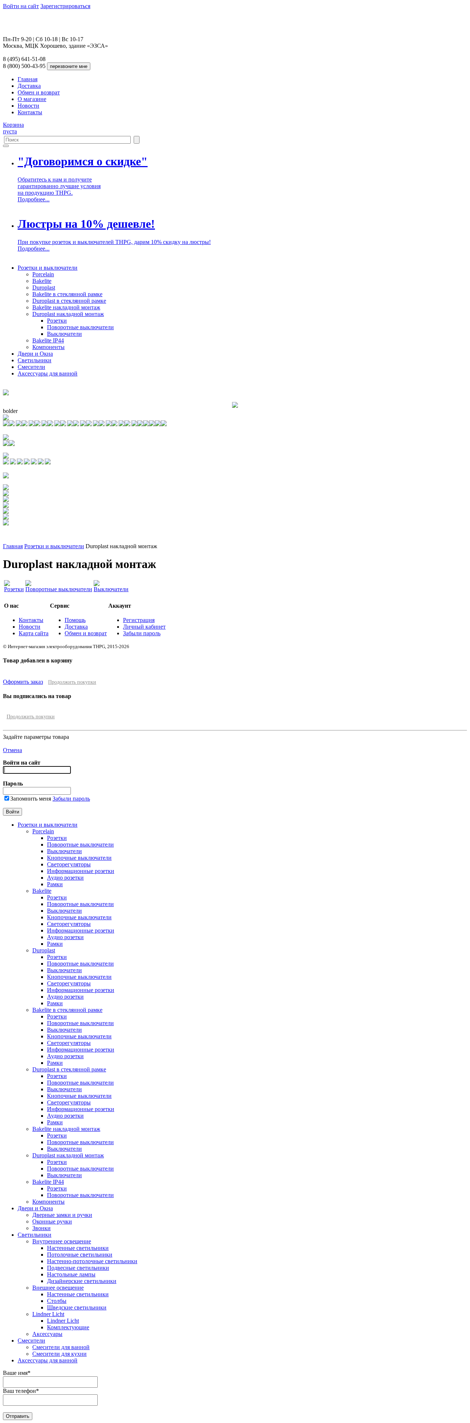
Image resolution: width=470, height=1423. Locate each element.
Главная (27, 79)
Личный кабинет (144, 627)
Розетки (57, 320)
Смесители (31, 367)
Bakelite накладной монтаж (66, 307)
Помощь (75, 620)
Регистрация (139, 620)
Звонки (41, 1228)
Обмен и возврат (39, 92)
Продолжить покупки (72, 682)
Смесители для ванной (61, 1347)
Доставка (29, 86)
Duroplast (43, 287)
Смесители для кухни (59, 1354)
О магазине (32, 99)
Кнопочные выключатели (79, 858)
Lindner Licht (48, 1314)
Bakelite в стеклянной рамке (67, 294)
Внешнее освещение (58, 1287)
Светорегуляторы (69, 864)
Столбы (56, 1301)
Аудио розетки (65, 877)
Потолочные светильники (79, 1254)
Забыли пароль (141, 633)
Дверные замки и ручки (62, 1215)
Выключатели (64, 334)
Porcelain (43, 274)
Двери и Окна (35, 354)
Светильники (34, 360)
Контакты (30, 112)
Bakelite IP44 (48, 340)
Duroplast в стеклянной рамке (69, 301)
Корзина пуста (13, 128)
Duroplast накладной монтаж (68, 314)
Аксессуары (47, 1334)
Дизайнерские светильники (81, 1281)
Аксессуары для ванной (47, 373)
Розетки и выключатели (47, 268)
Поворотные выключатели (80, 327)
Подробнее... (34, 199)
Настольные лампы (71, 1274)
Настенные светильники (78, 1248)
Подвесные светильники (78, 1268)
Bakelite (41, 281)
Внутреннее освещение (61, 1241)
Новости (28, 106)
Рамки (55, 884)
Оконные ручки (52, 1221)
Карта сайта (33, 633)
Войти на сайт (21, 6)
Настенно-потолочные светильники (92, 1261)
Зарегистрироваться (65, 6)
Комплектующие (68, 1327)
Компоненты (48, 347)
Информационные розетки (80, 871)
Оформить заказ (23, 682)
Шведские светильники (76, 1307)
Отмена (12, 750)
